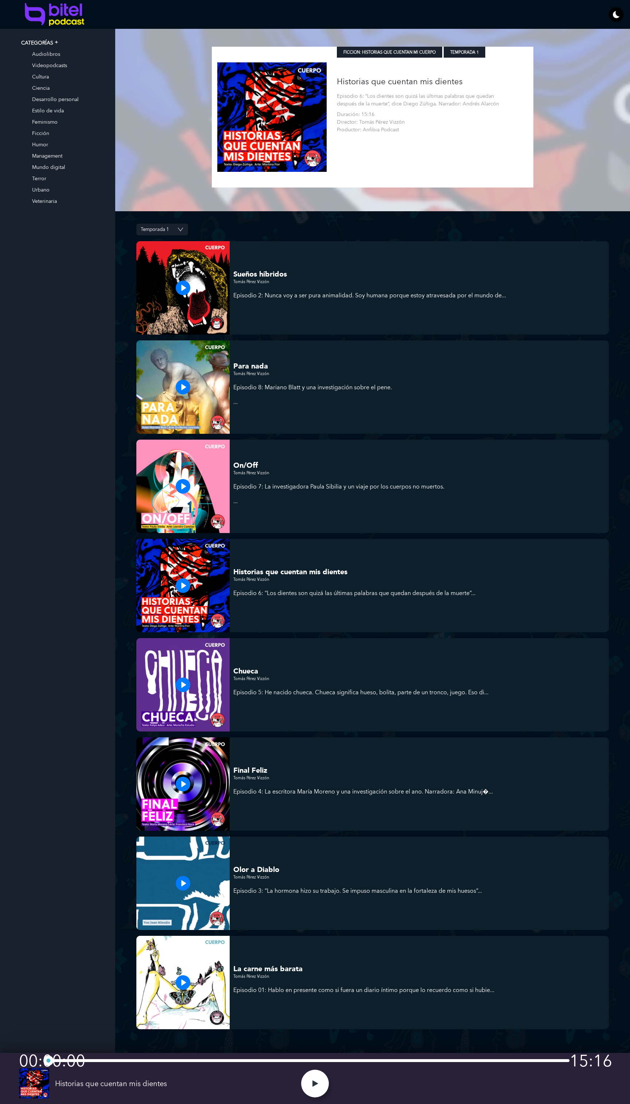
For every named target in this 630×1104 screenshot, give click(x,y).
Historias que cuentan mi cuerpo (399, 52)
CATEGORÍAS (37, 42)
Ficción (40, 133)
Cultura (40, 76)
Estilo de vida (48, 110)
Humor (40, 144)
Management (47, 155)
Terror (39, 178)
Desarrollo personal (55, 99)
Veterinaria (44, 201)
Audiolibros (46, 54)
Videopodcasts (49, 65)
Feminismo (45, 121)
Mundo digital (48, 167)
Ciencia (41, 88)
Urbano (41, 189)
